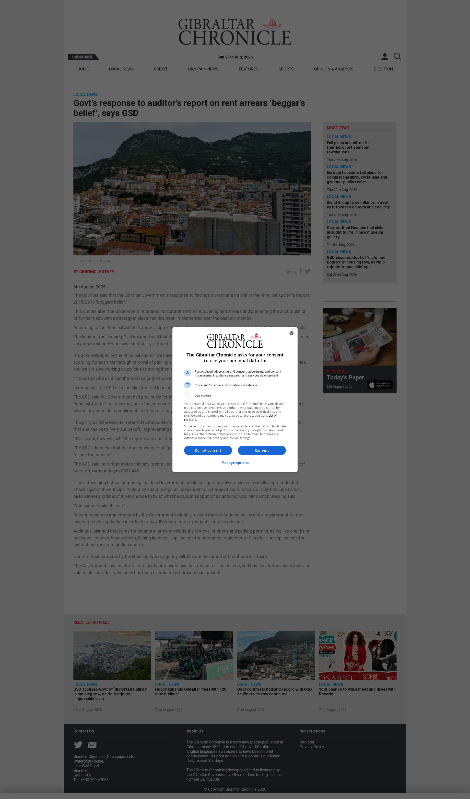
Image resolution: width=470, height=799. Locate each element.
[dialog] (235, 399)
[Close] (291, 333)
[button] (235, 395)
